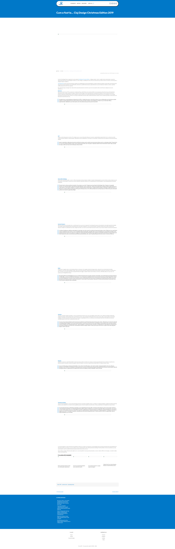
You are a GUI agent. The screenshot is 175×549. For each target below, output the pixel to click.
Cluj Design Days (61, 83)
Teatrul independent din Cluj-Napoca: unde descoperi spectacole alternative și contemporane (63, 512)
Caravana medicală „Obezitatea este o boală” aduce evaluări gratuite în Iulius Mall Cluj (63, 507)
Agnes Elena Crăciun (104, 73)
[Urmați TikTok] (116, 3)
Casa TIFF (59, 484)
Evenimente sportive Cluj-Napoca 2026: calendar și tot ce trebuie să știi (63, 521)
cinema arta (64, 484)
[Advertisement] (87, 24)
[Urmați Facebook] (110, 3)
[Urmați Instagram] (112, 3)
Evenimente (73, 3)
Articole (79, 3)
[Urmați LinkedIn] (114, 3)
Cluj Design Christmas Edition (84, 79)
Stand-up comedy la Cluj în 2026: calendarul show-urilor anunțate (63, 517)
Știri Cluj (90, 3)
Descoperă (84, 3)
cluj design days (71, 484)
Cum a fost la (117, 73)
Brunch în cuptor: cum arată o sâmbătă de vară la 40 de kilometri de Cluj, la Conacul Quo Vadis (63, 502)
